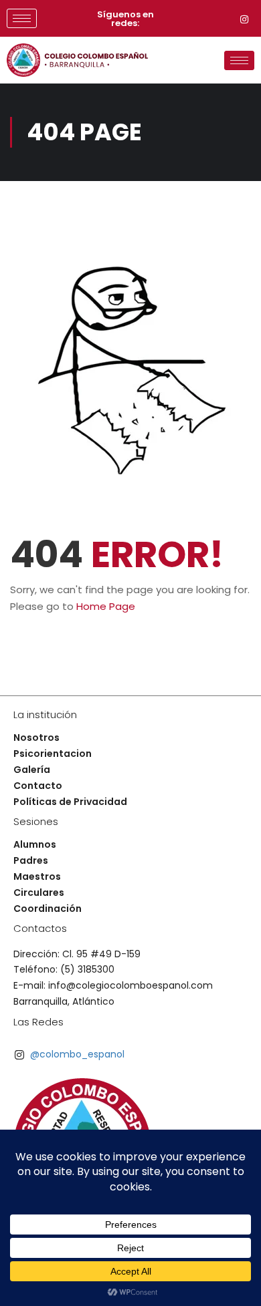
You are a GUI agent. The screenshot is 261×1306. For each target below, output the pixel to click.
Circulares (38, 892)
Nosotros (36, 737)
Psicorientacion (52, 753)
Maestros (37, 876)
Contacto (37, 785)
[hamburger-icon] (22, 18)
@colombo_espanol (75, 1054)
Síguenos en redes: (125, 18)
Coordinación (47, 908)
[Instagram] (245, 18)
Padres (30, 860)
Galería (31, 769)
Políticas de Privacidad (70, 801)
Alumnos (34, 844)
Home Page (105, 606)
